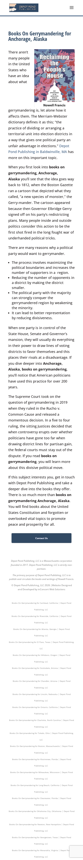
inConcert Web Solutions (51, 589)
